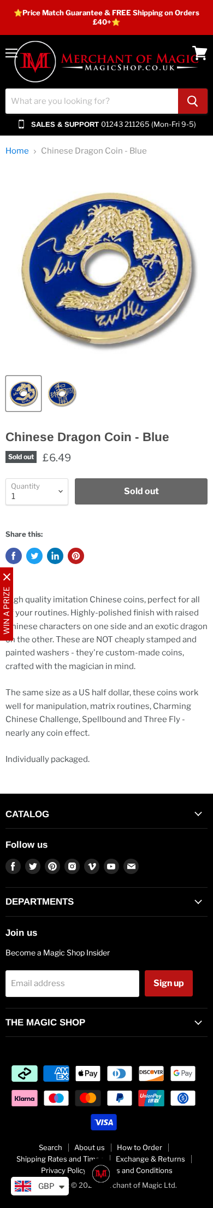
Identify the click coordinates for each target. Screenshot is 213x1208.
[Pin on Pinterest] (76, 556)
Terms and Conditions (136, 1170)
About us (89, 1147)
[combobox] (91, 101)
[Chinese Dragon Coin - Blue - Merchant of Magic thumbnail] (23, 393)
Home (17, 151)
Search (50, 1147)
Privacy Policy (64, 1170)
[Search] (193, 101)
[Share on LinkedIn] (55, 556)
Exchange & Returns (150, 1158)
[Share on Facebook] (13, 556)
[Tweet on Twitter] (34, 556)
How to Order (139, 1147)
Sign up (168, 983)
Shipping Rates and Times (60, 1158)
